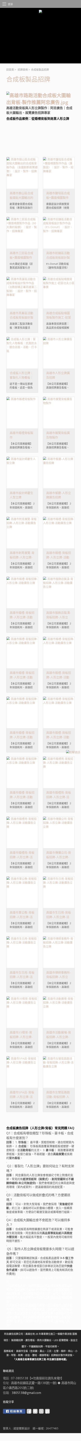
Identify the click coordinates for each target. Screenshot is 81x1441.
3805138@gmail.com (26, 1393)
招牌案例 (23, 69)
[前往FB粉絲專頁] (14, 1411)
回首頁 (10, 69)
